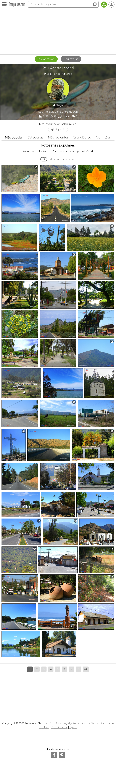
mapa (64, 116)
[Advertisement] (58, 32)
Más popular (14, 137)
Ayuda (73, 727)
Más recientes (58, 137)
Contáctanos (59, 727)
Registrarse (71, 59)
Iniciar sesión (46, 59)
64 (85, 669)
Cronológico (82, 137)
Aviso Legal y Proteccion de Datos (77, 723)
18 (53, 116)
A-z (98, 137)
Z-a (107, 137)
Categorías (35, 137)
